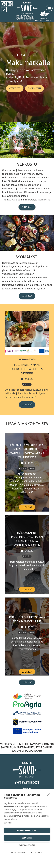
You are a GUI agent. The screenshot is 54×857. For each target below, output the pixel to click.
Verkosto (14, 88)
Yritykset (27, 207)
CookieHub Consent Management (31, 852)
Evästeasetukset (27, 845)
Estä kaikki (27, 838)
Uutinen (26, 384)
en (3, 9)
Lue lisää (27, 296)
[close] (48, 794)
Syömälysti (34, 88)
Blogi (32, 468)
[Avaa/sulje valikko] (49, 8)
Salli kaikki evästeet (27, 830)
